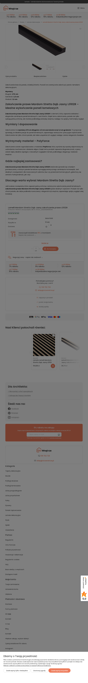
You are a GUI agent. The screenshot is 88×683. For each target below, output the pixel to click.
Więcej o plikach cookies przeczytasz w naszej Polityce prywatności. (27, 666)
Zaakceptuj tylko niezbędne (17, 671)
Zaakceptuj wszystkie (59, 671)
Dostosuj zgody (39, 671)
